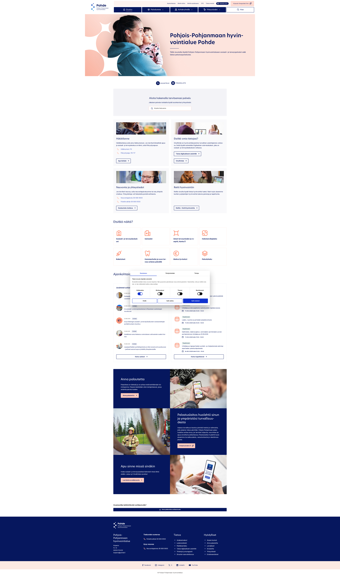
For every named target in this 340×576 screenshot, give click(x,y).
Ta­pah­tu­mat (186, 317)
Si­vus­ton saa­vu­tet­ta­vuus (185, 554)
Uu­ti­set (135, 306)
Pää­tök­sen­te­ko (182, 546)
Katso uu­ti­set (140, 357)
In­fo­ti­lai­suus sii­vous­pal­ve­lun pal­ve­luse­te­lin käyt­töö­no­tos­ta (201, 308)
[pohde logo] (100, 7)
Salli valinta (170, 301)
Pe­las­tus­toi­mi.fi (185, 446)
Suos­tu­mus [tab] (143, 273)
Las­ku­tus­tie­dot (182, 543)
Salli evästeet (195, 301)
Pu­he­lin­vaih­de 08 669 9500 (130, 202)
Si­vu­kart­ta (210, 549)
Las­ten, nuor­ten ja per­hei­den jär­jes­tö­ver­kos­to (197, 320)
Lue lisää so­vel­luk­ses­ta (131, 480)
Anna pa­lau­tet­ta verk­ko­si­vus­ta (171, 509)
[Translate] (222, 3)
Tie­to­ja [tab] (196, 273)
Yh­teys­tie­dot (211, 551)
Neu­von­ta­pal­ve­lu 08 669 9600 (132, 198)
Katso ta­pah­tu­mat (197, 357)
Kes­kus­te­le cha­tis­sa (125, 208)
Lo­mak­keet (210, 546)
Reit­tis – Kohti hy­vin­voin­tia (185, 208)
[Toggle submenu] (163, 10)
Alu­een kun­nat (212, 540)
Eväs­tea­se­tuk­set (212, 554)
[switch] (160, 293)
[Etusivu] (124, 9)
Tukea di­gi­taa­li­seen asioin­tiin (186, 154)
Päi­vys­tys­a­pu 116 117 (128, 153)
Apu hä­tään (122, 161)
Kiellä (144, 301)
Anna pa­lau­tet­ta (128, 395)
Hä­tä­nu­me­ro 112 (126, 149)
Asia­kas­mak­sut (182, 540)
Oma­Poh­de (180, 161)
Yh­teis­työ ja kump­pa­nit (184, 551)
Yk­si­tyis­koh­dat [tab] (170, 273)
